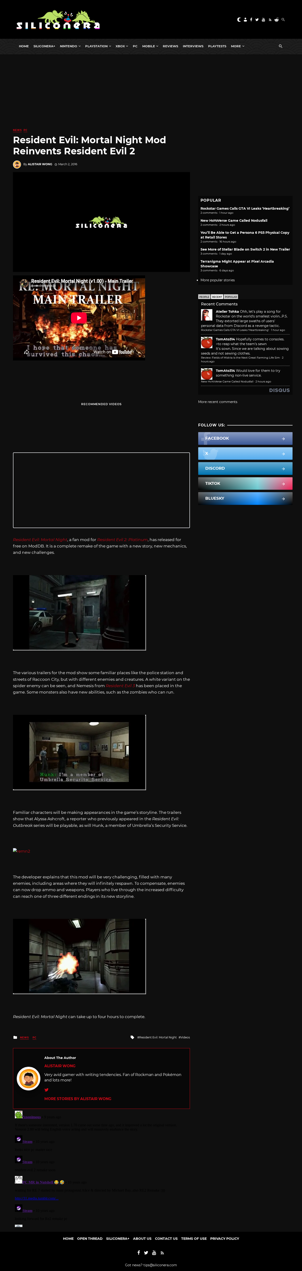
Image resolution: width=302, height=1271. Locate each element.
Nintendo (68, 46)
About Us (142, 1238)
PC (135, 46)
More (236, 46)
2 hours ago (263, 381)
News (17, 130)
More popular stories (218, 280)
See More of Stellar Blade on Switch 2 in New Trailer (245, 249)
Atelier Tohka (227, 311)
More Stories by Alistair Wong (77, 1099)
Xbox (120, 46)
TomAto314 (225, 339)
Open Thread (90, 1238)
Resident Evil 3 (120, 685)
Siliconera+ (44, 46)
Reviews (170, 46)
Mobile (148, 46)
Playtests (217, 46)
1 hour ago (278, 330)
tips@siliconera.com (160, 1265)
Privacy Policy (224, 1238)
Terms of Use (194, 1238)
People (204, 297)
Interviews (193, 46)
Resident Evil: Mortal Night (40, 539)
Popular (231, 297)
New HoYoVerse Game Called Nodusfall (234, 220)
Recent (217, 297)
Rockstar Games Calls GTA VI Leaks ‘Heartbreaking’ (245, 208)
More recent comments (217, 402)
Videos (185, 1037)
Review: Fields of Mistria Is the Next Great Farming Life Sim (240, 357)
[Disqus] (101, 1168)
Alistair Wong (40, 164)
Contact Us (166, 1238)
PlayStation (96, 46)
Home (24, 46)
